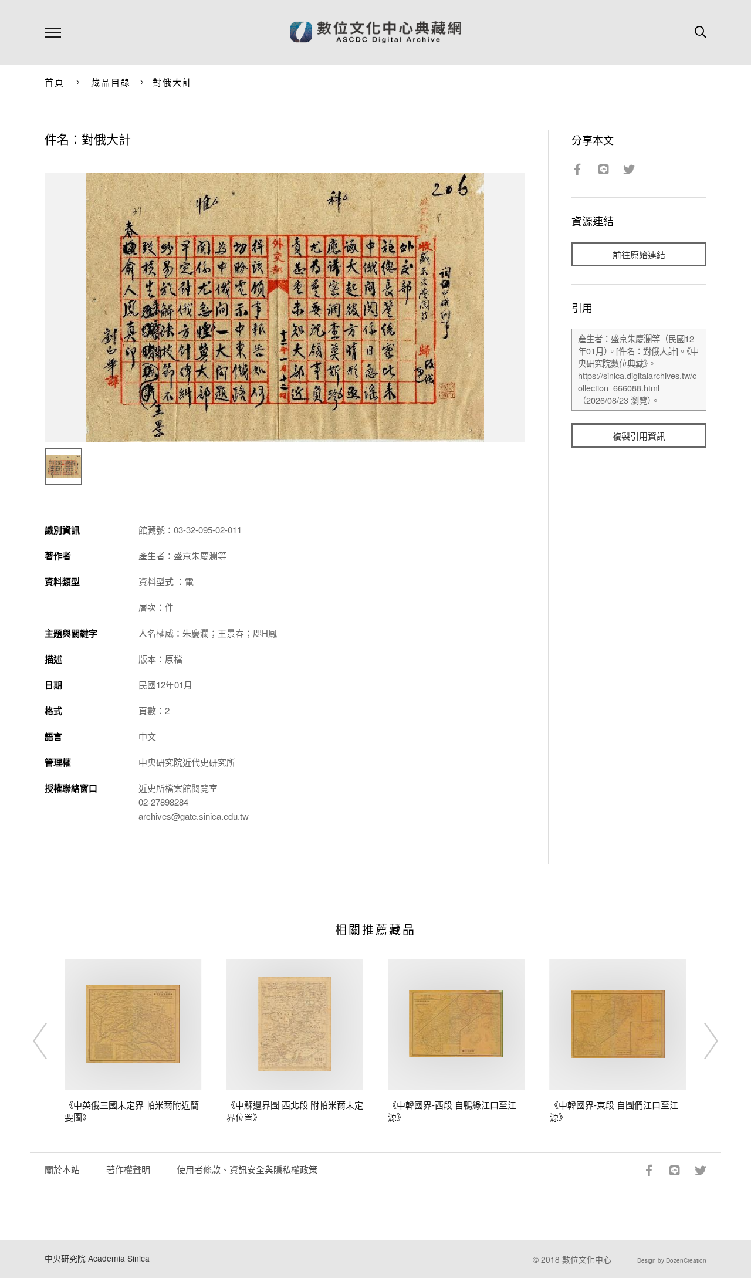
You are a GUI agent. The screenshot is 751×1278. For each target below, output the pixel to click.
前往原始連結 (639, 254)
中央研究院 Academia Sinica (97, 1258)
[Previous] (50, 1041)
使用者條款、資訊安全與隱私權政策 (247, 1169)
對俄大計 (173, 82)
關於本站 (62, 1169)
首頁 (55, 82)
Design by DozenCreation (671, 1260)
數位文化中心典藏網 (375, 32)
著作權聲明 (128, 1169)
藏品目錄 (111, 82)
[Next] (700, 1041)
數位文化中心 (586, 1259)
